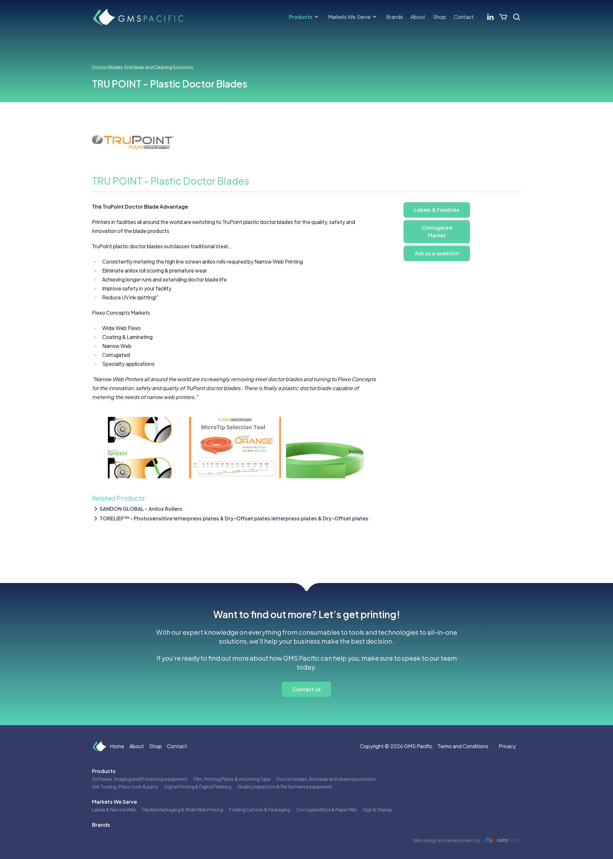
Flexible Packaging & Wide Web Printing (182, 809)
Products (301, 16)
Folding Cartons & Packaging (259, 809)
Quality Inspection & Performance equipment (285, 786)
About (418, 16)
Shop (439, 16)
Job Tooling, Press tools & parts (125, 786)
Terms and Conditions (462, 746)
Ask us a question (437, 253)
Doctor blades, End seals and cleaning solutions (326, 779)
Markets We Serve (349, 16)
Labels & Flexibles (436, 209)
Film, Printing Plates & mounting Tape (232, 779)
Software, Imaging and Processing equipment (139, 779)
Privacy (507, 746)
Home (117, 746)
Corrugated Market (437, 231)
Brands (394, 16)
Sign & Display (377, 809)
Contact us (306, 689)
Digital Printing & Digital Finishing (197, 786)
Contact (464, 16)
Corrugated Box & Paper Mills (326, 809)
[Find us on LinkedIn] (490, 17)
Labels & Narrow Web (114, 809)
